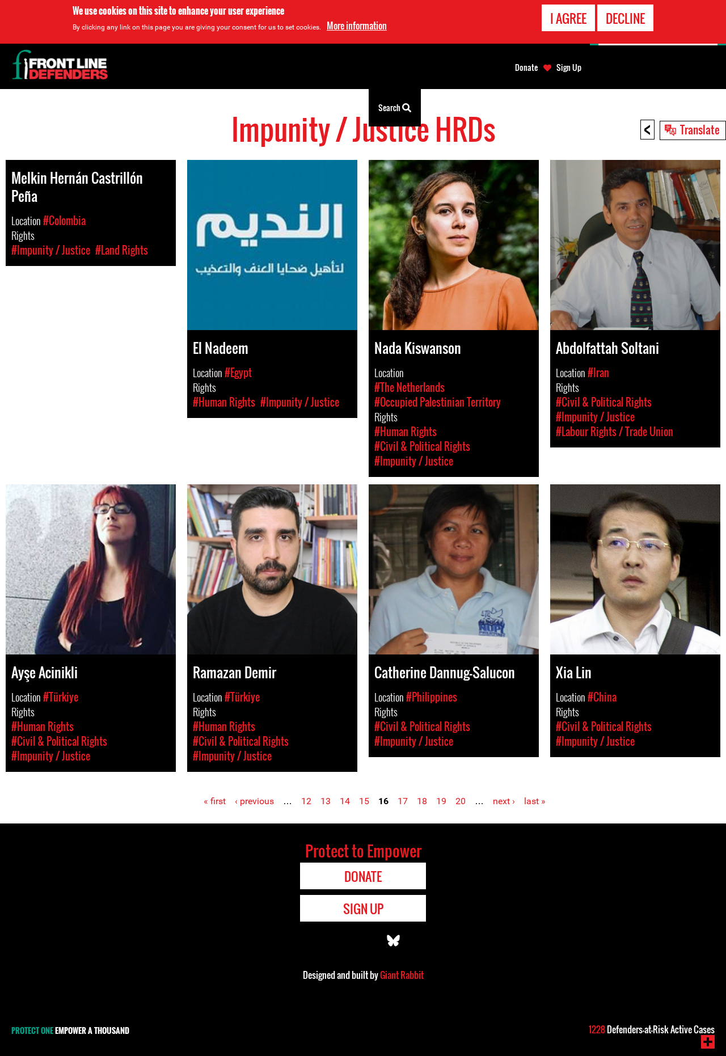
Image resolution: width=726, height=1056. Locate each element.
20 (460, 801)
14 (345, 801)
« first (215, 801)
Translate (700, 129)
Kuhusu (290, 107)
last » (535, 801)
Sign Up (568, 67)
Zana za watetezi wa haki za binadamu (196, 107)
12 (306, 801)
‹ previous (254, 801)
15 (364, 801)
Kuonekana (340, 107)
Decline (625, 18)
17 (403, 801)
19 (441, 801)
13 (325, 801)
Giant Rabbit (402, 975)
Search (390, 107)
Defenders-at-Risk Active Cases (652, 1029)
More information (357, 25)
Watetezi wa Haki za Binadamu (65, 107)
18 (422, 801)
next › (504, 801)
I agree (568, 18)
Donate (526, 67)
